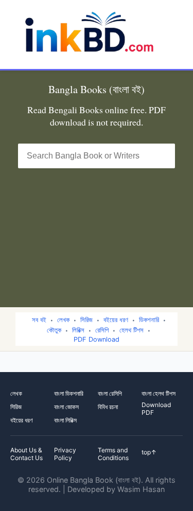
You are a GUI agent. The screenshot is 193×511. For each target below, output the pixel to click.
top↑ (149, 452)
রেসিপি (102, 330)
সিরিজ (86, 320)
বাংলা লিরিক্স (65, 420)
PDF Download (96, 339)
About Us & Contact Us (26, 454)
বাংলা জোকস (66, 407)
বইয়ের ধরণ (115, 320)
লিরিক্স (78, 330)
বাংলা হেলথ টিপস (159, 393)
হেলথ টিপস (131, 330)
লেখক (63, 320)
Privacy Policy (65, 454)
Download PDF (156, 408)
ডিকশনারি (149, 320)
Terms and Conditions (113, 454)
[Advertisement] (96, 231)
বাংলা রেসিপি (110, 393)
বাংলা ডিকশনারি (68, 393)
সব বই (39, 320)
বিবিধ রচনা (108, 407)
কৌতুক (54, 330)
